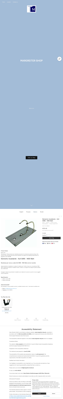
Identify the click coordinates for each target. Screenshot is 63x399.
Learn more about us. (36, 391)
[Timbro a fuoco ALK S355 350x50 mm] (6, 302)
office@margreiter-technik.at (11, 288)
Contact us (15, 2)
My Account (27, 320)
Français (28, 212)
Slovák (41, 212)
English (21, 212)
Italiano (35, 212)
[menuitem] (59, 216)
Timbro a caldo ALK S (53, 223)
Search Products (17, 320)
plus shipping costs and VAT (47, 230)
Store (3, 2)
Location (9, 2)
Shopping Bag (45, 320)
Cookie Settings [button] (46, 396)
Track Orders (36, 320)
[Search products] (59, 59)
